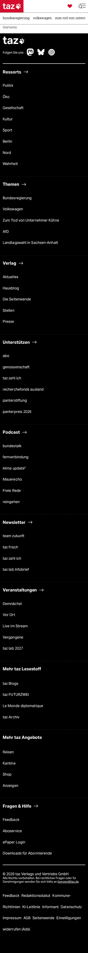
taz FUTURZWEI (16, 694)
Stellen (8, 310)
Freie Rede (12, 490)
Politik (8, 85)
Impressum (12, 918)
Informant (51, 907)
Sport (7, 130)
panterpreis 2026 (17, 412)
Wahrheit (10, 164)
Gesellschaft (13, 108)
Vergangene (13, 637)
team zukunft (13, 536)
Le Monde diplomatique (23, 706)
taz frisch (10, 547)
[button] (82, 6)
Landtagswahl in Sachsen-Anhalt (30, 243)
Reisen (8, 752)
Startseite (10, 27)
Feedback (11, 820)
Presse (8, 321)
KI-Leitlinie (31, 907)
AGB (27, 918)
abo (6, 356)
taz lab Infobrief (16, 569)
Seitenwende (43, 918)
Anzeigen (10, 785)
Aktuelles (10, 277)
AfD (6, 231)
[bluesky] (41, 54)
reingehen (11, 502)
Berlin (7, 141)
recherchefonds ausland (23, 389)
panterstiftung (15, 400)
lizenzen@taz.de (68, 882)
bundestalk (12, 446)
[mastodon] (30, 54)
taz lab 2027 (13, 648)
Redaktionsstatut (36, 895)
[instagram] (51, 54)
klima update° (14, 468)
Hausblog (11, 288)
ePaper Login (14, 842)
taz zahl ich (12, 378)
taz (14, 41)
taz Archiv (11, 717)
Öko (6, 97)
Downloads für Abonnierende (27, 853)
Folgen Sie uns (13, 52)
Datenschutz (71, 907)
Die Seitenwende (17, 299)
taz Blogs (10, 683)
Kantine (9, 763)
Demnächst (12, 604)
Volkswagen (13, 209)
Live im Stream (15, 626)
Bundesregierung (17, 198)
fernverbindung (15, 457)
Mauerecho (12, 479)
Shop (7, 774)
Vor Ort (9, 615)
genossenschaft (16, 367)
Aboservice (12, 831)
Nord (7, 153)
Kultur (8, 119)
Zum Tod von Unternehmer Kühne (31, 220)
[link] (17, 18)
